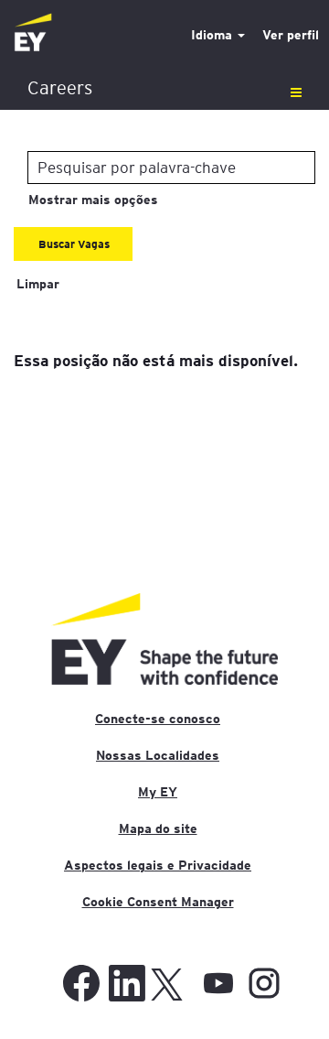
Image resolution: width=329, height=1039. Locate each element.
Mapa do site (158, 828)
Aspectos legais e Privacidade (157, 865)
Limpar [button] (37, 284)
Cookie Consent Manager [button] (158, 901)
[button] (164, 88)
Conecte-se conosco (157, 718)
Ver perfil (290, 35)
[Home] (33, 33)
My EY (157, 792)
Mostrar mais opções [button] (93, 199)
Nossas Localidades (157, 755)
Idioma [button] (213, 35)
